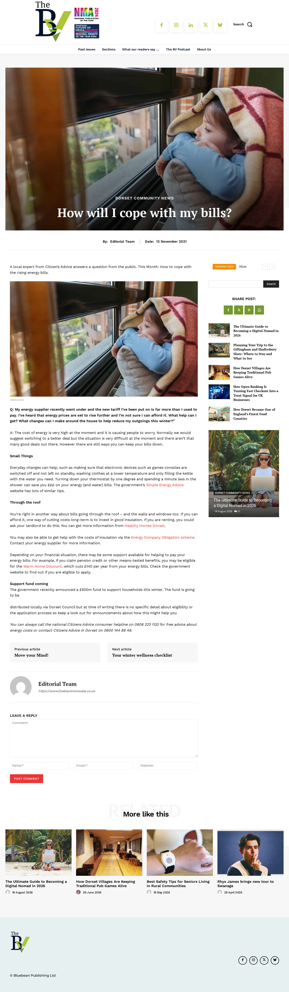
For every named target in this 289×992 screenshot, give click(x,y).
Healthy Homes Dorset (145, 525)
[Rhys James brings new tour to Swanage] (250, 852)
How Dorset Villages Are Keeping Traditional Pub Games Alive (252, 372)
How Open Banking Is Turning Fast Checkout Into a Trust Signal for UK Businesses (255, 393)
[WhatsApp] (259, 310)
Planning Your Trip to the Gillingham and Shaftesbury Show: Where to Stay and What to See (254, 351)
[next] (272, 267)
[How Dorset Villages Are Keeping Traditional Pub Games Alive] (219, 372)
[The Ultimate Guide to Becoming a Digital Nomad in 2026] (219, 330)
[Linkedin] (191, 26)
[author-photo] (8, 892)
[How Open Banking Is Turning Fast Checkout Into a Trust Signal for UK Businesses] (219, 391)
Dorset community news (144, 198)
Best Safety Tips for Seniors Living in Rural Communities (178, 883)
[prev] (265, 267)
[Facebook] (161, 26)
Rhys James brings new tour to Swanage (245, 883)
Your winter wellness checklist (142, 655)
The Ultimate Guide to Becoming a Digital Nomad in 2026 (256, 330)
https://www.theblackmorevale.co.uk (66, 691)
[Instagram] (176, 26)
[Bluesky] (220, 26)
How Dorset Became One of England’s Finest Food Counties (254, 413)
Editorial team (122, 241)
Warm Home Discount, (43, 566)
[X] (205, 26)
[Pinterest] (249, 310)
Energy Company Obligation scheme (162, 537)
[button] (244, 24)
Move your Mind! (31, 655)
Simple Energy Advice (165, 485)
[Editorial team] (21, 687)
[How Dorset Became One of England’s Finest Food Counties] (219, 414)
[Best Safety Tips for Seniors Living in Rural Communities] (180, 852)
